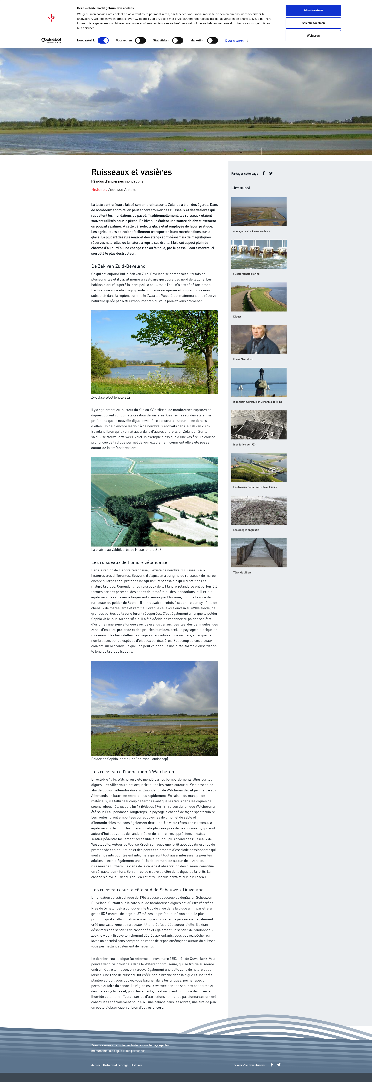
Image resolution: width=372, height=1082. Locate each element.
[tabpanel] (186, 101)
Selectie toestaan (313, 23)
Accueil (96, 1065)
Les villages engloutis (246, 530)
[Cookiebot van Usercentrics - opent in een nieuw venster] (51, 41)
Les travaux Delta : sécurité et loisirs (255, 487)
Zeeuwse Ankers (122, 189)
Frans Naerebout (243, 359)
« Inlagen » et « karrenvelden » (251, 231)
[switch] (140, 40)
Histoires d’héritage (115, 1065)
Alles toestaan (313, 10)
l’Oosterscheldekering (246, 273)
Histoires (136, 1065)
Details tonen (234, 40)
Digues (237, 316)
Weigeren (313, 35)
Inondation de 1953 (244, 444)
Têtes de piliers (242, 572)
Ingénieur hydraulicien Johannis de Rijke (257, 401)
